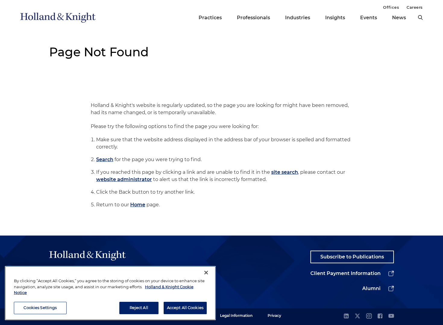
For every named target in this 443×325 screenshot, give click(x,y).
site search (284, 172)
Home (137, 205)
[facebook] (380, 316)
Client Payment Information (345, 273)
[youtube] (391, 316)
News (399, 17)
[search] (420, 17)
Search (104, 159)
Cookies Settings (40, 307)
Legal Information (236, 315)
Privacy (274, 315)
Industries (297, 17)
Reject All (139, 307)
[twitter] (357, 316)
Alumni (371, 288)
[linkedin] (346, 316)
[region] (110, 293)
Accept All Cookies (185, 307)
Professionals (253, 17)
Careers (415, 7)
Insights (335, 17)
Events (368, 17)
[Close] (206, 272)
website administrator (124, 179)
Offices (391, 7)
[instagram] (369, 316)
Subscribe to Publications (352, 257)
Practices (210, 17)
